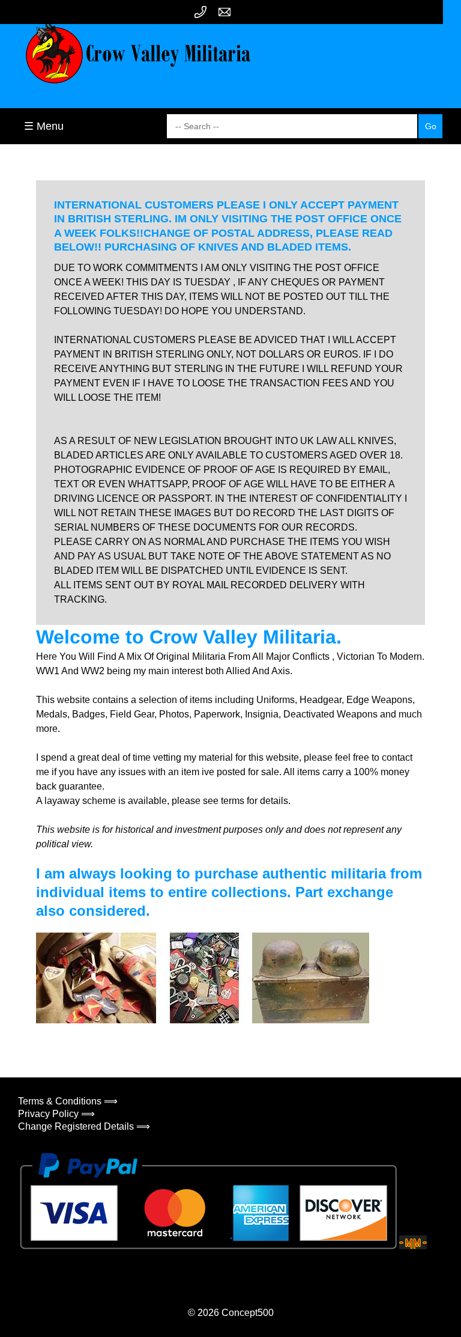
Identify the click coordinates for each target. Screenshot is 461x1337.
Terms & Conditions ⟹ (68, 1101)
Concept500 (247, 1313)
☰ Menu (44, 126)
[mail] (224, 12)
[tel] (200, 12)
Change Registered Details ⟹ (84, 1126)
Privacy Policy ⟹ (56, 1114)
